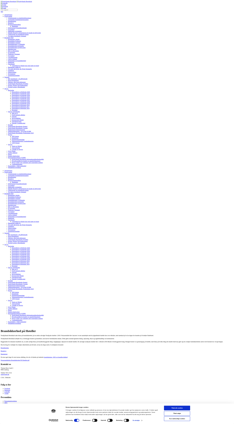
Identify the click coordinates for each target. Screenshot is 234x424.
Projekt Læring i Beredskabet (16, 87)
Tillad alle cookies (177, 408)
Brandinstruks (12, 21)
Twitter (6, 393)
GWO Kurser (16, 143)
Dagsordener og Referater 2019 (21, 103)
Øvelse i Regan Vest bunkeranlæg (18, 85)
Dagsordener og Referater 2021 (21, 100)
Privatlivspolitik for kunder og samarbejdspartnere (26, 161)
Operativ (6, 77)
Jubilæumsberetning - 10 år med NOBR (19, 131)
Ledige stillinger (12, 153)
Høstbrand (11, 62)
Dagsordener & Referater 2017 (21, 107)
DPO (5, 403)
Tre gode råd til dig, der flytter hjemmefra (20, 69)
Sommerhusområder (14, 75)
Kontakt (10, 125)
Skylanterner (11, 74)
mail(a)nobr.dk (5, 374)
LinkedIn (7, 392)
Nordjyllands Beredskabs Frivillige (18, 84)
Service (10, 144)
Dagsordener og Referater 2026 (21, 92)
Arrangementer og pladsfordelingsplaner (19, 18)
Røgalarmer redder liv (14, 67)
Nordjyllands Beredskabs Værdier (18, 128)
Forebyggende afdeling (18, 115)
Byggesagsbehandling (14, 24)
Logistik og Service (17, 149)
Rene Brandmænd (13, 80)
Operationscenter (16, 121)
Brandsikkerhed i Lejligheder (16, 44)
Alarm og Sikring (17, 146)
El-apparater (11, 52)
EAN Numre (12, 151)
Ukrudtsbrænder (12, 57)
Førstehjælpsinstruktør (18, 139)
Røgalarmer (4, 354)
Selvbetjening (8, 15)
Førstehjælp (15, 138)
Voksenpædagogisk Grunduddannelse (23, 141)
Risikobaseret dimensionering (16, 130)
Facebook (7, 388)
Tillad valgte (177, 413)
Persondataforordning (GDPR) (17, 157)
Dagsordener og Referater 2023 (21, 97)
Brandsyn (11, 23)
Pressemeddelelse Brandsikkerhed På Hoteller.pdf (15, 360)
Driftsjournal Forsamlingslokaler (17, 28)
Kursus (10, 134)
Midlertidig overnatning (15, 31)
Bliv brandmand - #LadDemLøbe (17, 79)
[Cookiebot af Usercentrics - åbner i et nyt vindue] (54, 420)
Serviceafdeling (16, 118)
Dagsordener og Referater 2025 (21, 93)
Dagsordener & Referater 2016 (21, 108)
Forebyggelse (8, 16)
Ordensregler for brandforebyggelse (18, 34)
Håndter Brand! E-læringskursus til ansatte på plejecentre (24, 33)
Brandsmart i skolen (14, 39)
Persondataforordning (10, 401)
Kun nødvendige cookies (177, 418)
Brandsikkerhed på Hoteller (16, 46)
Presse (10, 154)
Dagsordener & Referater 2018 (21, 105)
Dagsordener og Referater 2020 (21, 102)
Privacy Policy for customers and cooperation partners (27, 162)
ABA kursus (15, 136)
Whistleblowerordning (14, 167)
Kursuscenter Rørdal (18, 120)
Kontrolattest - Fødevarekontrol (17, 166)
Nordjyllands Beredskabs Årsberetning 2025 (21, 133)
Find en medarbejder (14, 111)
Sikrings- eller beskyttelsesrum (17, 82)
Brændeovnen (12, 49)
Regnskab (14, 110)
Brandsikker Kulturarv (14, 41)
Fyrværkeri (11, 29)
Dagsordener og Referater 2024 (21, 95)
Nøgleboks (15, 26)
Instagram (7, 390)
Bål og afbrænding (13, 51)
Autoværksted (16, 148)
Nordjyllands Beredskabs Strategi (17, 126)
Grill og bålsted (12, 59)
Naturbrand (11, 64)
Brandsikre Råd (8, 38)
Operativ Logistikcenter (18, 123)
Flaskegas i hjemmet (14, 54)
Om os (6, 88)
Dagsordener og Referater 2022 (21, 98)
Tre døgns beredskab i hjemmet (17, 36)
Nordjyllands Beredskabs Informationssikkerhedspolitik (28, 159)
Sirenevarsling (12, 72)
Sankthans (11, 70)
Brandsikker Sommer (14, 42)
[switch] (94, 420)
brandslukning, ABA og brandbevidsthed (56, 357)
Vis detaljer (136, 420)
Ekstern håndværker (14, 156)
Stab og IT (15, 113)
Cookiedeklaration (17, 164)
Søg (2, 11)
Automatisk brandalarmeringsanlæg (18, 19)
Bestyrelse (11, 90)
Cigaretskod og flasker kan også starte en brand (25, 65)
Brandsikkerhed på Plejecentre (17, 47)
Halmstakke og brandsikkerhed (17, 61)
